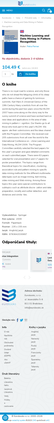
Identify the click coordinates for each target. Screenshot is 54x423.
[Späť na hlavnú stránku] (27, 3)
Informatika (46, 18)
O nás (6, 331)
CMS (34, 420)
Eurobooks (7, 18)
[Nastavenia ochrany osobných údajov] (5, 418)
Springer (22, 215)
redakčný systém (18, 420)
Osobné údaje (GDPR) (7, 352)
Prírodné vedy (31, 18)
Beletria (7, 378)
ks (13, 74)
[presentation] (24, 277)
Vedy (18, 18)
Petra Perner (33, 46)
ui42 (47, 420)
